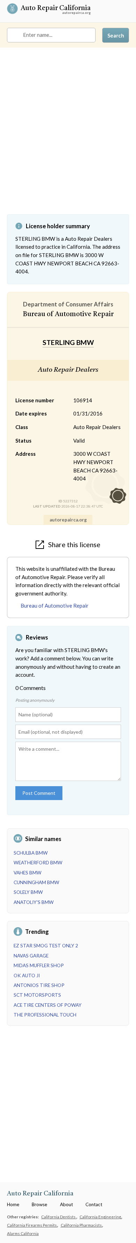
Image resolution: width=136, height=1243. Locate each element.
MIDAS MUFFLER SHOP (39, 965)
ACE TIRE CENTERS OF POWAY (48, 1005)
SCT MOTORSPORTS (37, 995)
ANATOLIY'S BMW (34, 902)
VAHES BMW (27, 872)
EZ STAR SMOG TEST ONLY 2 (46, 945)
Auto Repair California (56, 9)
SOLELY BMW (28, 892)
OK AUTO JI (27, 975)
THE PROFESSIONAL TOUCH (45, 1015)
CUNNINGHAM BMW (36, 882)
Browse (39, 1204)
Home (13, 1204)
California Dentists (58, 1216)
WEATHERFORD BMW (38, 862)
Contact (93, 1204)
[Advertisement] (68, 136)
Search (115, 35)
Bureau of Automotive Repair (55, 605)
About (66, 1204)
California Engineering (101, 1216)
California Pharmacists (82, 1225)
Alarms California (23, 1233)
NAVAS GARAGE (31, 955)
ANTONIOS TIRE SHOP (39, 985)
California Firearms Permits (32, 1225)
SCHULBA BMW (31, 853)
